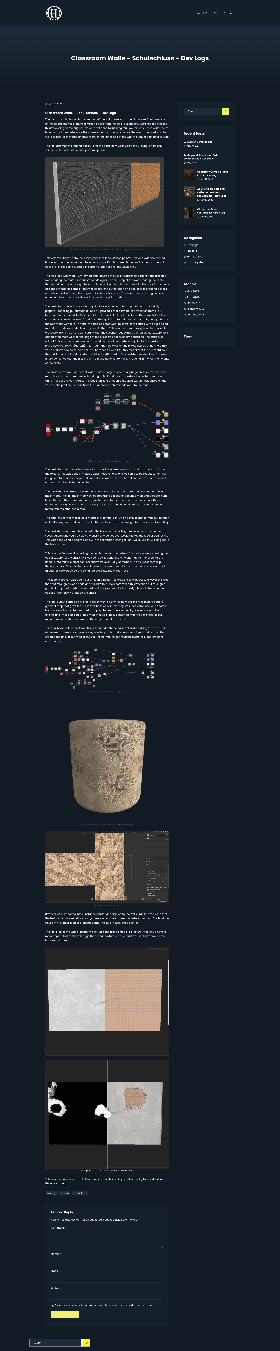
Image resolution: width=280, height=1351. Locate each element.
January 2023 (195, 314)
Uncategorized (196, 262)
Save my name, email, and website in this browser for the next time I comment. (105, 1305)
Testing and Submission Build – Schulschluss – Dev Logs (202, 156)
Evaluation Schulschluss (198, 142)
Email (55, 1271)
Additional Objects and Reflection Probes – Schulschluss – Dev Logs (211, 192)
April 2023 (193, 297)
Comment (58, 1227)
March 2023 (194, 303)
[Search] (225, 111)
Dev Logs (51, 1193)
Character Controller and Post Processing (212, 173)
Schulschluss (79, 1193)
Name (56, 1254)
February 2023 (196, 309)
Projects (65, 1193)
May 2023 (193, 291)
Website (56, 1288)
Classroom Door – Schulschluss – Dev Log (211, 211)
